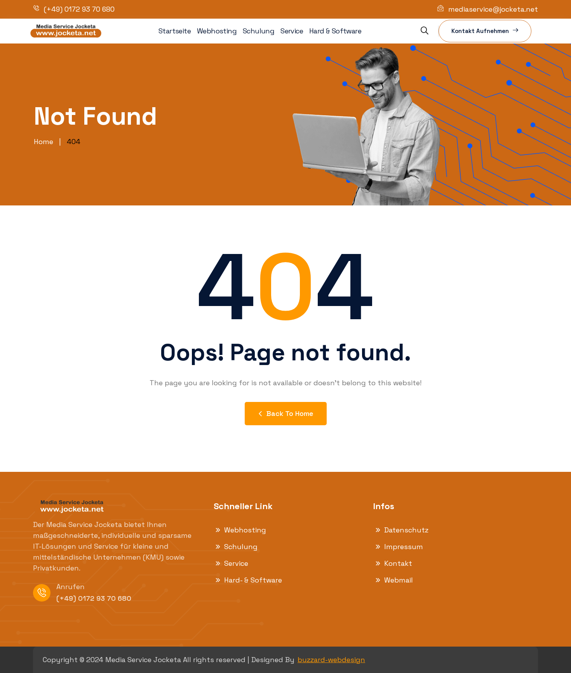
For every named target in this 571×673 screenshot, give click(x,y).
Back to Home (289, 413)
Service (291, 30)
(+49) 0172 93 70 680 (93, 598)
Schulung (258, 30)
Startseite (174, 30)
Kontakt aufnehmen (480, 31)
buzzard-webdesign (331, 659)
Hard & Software (335, 30)
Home (43, 141)
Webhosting (217, 30)
